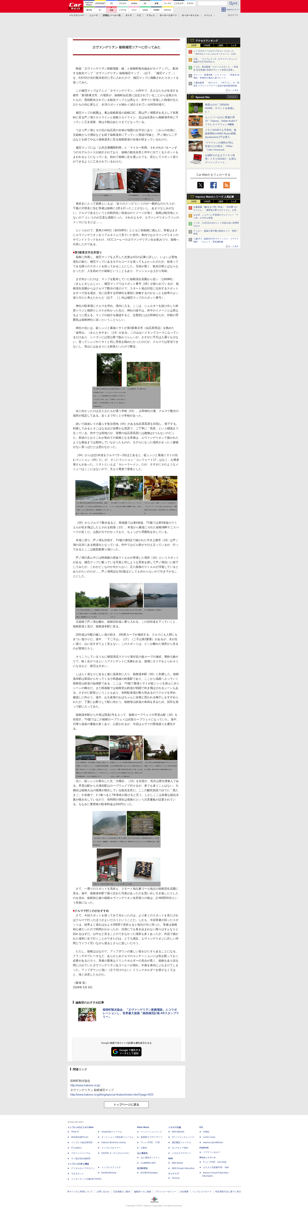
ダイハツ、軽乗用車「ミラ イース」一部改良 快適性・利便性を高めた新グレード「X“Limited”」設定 (216, 78)
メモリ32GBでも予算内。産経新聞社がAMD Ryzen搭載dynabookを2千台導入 (220, 133)
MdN (170, 1158)
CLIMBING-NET (148, 1163)
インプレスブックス (111, 1167)
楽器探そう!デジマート (152, 1137)
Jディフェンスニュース (183, 1137)
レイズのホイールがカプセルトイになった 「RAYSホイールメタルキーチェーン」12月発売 (215, 54)
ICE (201, 1127)
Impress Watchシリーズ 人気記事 (215, 196)
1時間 (193, 45)
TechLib (175, 1178)
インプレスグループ (202, 1191)
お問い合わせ (103, 1191)
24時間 (207, 45)
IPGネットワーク (207, 1157)
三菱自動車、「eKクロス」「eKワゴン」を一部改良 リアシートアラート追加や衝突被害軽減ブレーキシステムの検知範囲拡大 (216, 85)
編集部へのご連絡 (142, 1191)
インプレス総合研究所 (82, 1142)
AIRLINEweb (178, 1132)
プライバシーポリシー (165, 1191)
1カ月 (234, 45)
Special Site (203, 97)
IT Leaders (76, 1148)
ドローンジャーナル (80, 1153)
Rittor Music (143, 1127)
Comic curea (209, 1137)
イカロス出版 (174, 1127)
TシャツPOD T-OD (150, 1142)
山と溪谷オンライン (150, 1157)
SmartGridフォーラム (111, 1132)
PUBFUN (204, 1148)
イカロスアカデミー (181, 1153)
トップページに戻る (126, 1104)
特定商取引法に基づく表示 (228, 1191)
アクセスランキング (207, 40)
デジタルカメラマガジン (83, 1168)
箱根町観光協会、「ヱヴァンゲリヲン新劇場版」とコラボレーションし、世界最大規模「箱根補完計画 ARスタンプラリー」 (141, 1013)
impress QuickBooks (213, 1142)
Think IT (75, 1132)
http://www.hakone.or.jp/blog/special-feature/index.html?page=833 (111, 1094)
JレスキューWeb (180, 1148)
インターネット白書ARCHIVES (86, 1179)
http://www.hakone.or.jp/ (85, 1085)
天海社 (206, 1132)
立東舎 (144, 1148)
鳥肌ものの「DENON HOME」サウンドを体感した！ (220, 108)
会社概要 (184, 1191)
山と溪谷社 (142, 1153)
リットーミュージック (151, 1132)
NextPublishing (108, 1172)
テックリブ (173, 1173)
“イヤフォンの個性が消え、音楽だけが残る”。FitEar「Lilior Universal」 (220, 146)
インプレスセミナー (111, 1148)
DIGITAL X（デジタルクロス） (116, 1153)
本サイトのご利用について (80, 1191)
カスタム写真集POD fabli (216, 1167)
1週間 (220, 45)
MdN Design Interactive (183, 1168)
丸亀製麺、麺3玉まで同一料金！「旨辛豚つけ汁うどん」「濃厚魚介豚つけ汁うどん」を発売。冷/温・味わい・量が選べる (215, 210)
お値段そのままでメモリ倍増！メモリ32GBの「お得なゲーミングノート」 (220, 159)
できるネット (77, 1173)
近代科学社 (142, 1168)
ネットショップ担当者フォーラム (117, 1137)
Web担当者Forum (79, 1137)
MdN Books (177, 1163)
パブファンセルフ (211, 1152)
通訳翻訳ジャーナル (181, 1142)
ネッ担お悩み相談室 (80, 1158)
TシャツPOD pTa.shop (214, 1162)
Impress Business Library (113, 1142)
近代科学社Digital (149, 1172)
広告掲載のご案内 (121, 1191)
